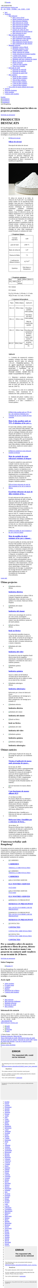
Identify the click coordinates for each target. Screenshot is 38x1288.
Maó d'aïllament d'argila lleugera (22, 42)
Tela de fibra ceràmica (19, 80)
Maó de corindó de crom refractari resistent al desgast (20, 457)
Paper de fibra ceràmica (19, 82)
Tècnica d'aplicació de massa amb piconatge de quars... (20, 762)
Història (7, 989)
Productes (8, 14)
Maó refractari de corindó (20, 23)
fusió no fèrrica (15, 631)
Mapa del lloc (17, 1036)
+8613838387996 (6, 1021)
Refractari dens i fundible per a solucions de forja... (20, 821)
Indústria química (16, 671)
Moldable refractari (14, 45)
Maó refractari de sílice (19, 28)
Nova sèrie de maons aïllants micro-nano (21, 87)
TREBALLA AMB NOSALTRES (19, 868)
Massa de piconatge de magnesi (22, 61)
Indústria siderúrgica (17, 689)
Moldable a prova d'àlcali (20, 47)
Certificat (7, 987)
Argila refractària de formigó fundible (23, 54)
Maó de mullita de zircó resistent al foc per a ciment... (20, 537)
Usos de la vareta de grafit (23, 1041)
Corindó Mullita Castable (20, 50)
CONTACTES (14, 927)
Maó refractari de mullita (20, 26)
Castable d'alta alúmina (19, 56)
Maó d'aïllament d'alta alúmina (21, 38)
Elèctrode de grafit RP (19, 71)
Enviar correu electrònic (8, 1045)
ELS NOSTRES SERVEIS (19, 884)
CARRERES (14, 864)
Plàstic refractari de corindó (20, 52)
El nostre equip (9, 985)
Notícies (7, 88)
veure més (4, 578)
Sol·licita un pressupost (8, 115)
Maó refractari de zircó (19, 33)
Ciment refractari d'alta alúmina (22, 57)
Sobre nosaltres (9, 92)
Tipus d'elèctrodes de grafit (9, 1038)
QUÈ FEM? (12, 887)
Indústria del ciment (17, 611)
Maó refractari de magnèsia (20, 24)
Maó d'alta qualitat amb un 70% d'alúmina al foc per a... (20, 422)
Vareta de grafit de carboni (9, 1039)
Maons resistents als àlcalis (20, 19)
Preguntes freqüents (11, 90)
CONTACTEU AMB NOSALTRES (20, 931)
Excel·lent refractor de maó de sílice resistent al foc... (21, 493)
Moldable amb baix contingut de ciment (24, 59)
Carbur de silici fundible (19, 64)
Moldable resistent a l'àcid (20, 49)
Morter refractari (17, 62)
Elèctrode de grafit (14, 68)
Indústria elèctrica (16, 592)
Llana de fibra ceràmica (19, 85)
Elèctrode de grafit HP (19, 69)
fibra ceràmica (13, 75)
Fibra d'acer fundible (18, 66)
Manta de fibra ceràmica (19, 76)
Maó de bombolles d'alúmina (21, 36)
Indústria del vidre (16, 652)
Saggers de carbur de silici (20, 30)
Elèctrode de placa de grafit (26, 1038)
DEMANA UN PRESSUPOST (21, 904)
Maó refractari (13, 16)
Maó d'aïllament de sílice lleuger (22, 43)
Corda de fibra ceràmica (19, 83)
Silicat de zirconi (15, 142)
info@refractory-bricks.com (9, 1023)
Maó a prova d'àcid (18, 17)
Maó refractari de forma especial (22, 31)
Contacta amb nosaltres (12, 94)
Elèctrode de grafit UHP (19, 73)
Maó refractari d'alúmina (19, 21)
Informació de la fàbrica (12, 990)
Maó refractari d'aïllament (16, 35)
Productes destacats (7, 1036)
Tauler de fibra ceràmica (19, 78)
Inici (6, 12)
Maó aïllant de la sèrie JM (20, 40)
